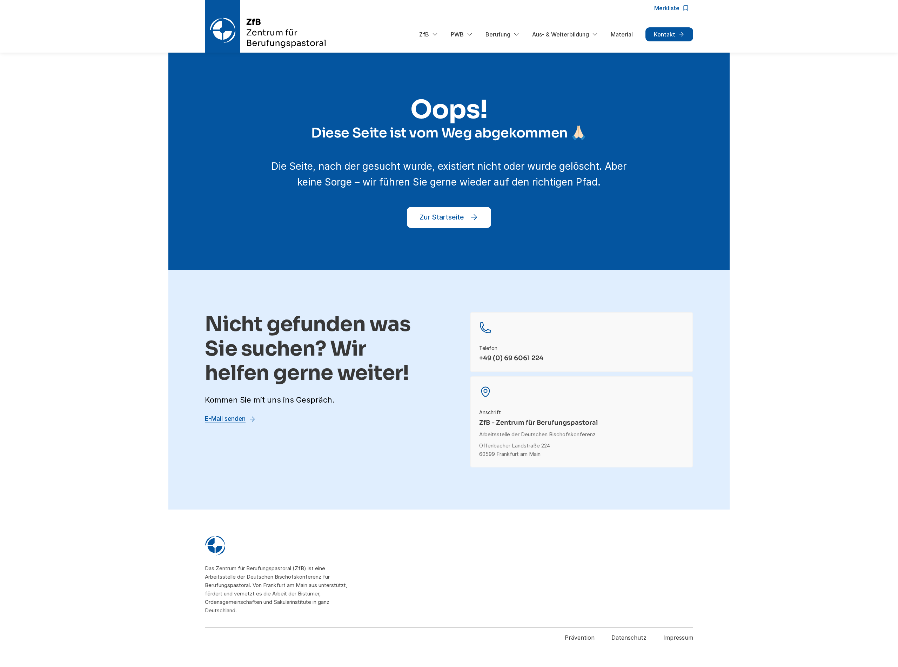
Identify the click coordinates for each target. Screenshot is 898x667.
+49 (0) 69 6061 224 (511, 358)
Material (622, 34)
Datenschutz (628, 637)
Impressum (678, 637)
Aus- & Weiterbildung (560, 34)
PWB (457, 34)
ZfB (424, 34)
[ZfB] (278, 547)
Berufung (497, 34)
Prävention (580, 637)
